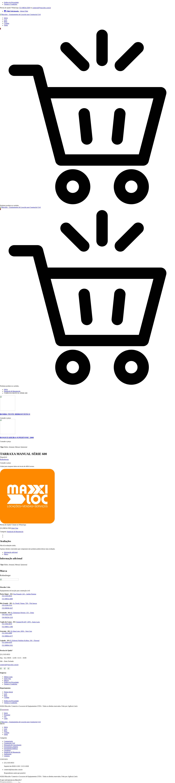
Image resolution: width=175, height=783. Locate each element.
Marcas (6, 680)
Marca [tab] (6, 554)
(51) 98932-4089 (7, 599)
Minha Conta (8, 677)
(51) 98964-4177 (7, 636)
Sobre (6, 25)
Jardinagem (7, 754)
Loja (5, 20)
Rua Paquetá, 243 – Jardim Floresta (24, 594)
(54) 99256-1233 (7, 617)
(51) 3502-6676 (7, 624)
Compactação (8, 741)
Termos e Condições (10, 4)
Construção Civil (9, 743)
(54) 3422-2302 (7, 614)
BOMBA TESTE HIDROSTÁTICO (15, 414)
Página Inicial (8, 692)
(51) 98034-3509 (24, 8)
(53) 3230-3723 (7, 605)
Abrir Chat (14, 528)
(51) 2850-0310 (7, 642)
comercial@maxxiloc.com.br (41, 8)
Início (6, 18)
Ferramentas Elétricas (11, 748)
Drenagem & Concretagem (12, 745)
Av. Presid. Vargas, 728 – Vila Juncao (25, 603)
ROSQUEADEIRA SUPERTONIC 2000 (17, 437)
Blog (5, 21)
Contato (6, 23)
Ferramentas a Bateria (11, 747)
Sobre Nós (7, 679)
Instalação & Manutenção (12, 391)
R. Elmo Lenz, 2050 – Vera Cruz (21, 631)
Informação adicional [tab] (11, 552)
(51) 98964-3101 (7, 645)
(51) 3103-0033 (7, 596)
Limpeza (7, 756)
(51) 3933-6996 (7, 633)
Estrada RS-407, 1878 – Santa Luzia (28, 622)
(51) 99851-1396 (7, 627)
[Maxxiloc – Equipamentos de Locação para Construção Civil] (20, 14)
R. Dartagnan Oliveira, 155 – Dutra (22, 613)
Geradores (7, 750)
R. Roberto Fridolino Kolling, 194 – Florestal (24, 640)
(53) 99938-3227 (7, 608)
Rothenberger (4, 459)
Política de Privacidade (11, 2)
